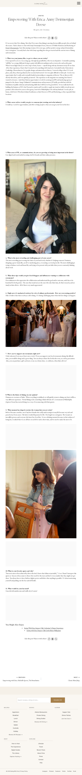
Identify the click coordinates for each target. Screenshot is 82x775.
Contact (40, 759)
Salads (16, 725)
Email (74, 771)
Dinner (16, 721)
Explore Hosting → (15, 756)
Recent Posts (41, 750)
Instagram (45, 771)
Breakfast (16, 715)
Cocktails (15, 728)
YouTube (69, 771)
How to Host (16, 743)
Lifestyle (41, 743)
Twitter (64, 771)
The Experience (16, 747)
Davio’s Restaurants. (12, 48)
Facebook (57, 771)
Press (41, 756)
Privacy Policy (24, 771)
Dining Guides (41, 718)
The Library (15, 753)
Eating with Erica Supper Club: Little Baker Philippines (44, 630)
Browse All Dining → (41, 722)
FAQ (41, 763)
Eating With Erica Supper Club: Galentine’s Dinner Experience (43, 628)
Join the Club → (66, 718)
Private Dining (41, 715)
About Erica (41, 753)
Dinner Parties (66, 715)
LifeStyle (41, 15)
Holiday (15, 731)
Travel (41, 747)
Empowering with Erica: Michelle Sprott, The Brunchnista (21, 679)
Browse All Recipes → (15, 734)
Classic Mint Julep (74, 679)
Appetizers (15, 712)
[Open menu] (79, 3)
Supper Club (66, 712)
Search (58, 700)
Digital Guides (15, 750)
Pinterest (51, 771)
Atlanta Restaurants (41, 712)
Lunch (16, 718)
